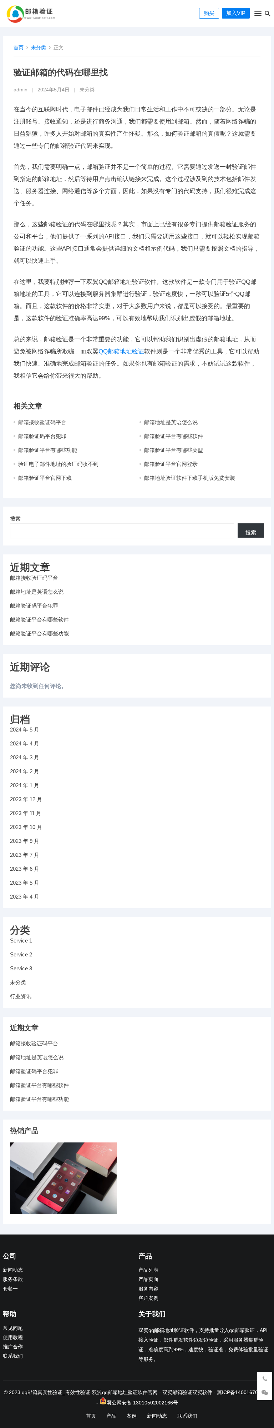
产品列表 (148, 1270)
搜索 (15, 519)
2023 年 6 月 (24, 869)
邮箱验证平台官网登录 (171, 464)
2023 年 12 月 (26, 799)
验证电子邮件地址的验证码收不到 (58, 464)
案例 (132, 1416)
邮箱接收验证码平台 (42, 422)
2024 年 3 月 (24, 757)
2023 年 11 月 (25, 813)
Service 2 (21, 954)
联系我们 (13, 1356)
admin (20, 89)
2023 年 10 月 (26, 827)
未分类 (38, 47)
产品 (111, 1416)
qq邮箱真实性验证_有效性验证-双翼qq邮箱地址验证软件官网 (90, 1392)
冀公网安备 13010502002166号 (142, 1403)
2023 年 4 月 (24, 897)
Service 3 (21, 968)
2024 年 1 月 (24, 785)
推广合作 (13, 1346)
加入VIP (235, 13)
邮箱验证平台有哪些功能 (47, 450)
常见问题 (13, 1328)
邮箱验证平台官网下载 (45, 478)
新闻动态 (13, 1270)
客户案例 (148, 1298)
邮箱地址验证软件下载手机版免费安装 (189, 478)
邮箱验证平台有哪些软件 (173, 436)
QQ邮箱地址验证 (121, 351)
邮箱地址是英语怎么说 (171, 422)
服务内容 (148, 1289)
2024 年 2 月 (24, 771)
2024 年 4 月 (24, 743)
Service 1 (21, 940)
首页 (19, 47)
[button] (257, 15)
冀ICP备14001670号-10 (243, 1392)
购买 (209, 13)
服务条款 (13, 1279)
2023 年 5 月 (24, 883)
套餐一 (10, 1289)
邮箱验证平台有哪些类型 (173, 450)
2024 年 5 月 (24, 729)
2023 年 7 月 (24, 855)
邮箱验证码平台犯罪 (42, 436)
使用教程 (13, 1337)
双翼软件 (202, 1392)
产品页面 (148, 1279)
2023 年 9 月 (24, 841)
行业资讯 (20, 996)
